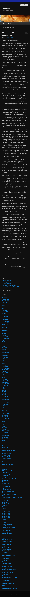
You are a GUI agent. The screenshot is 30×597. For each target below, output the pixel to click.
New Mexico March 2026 (7, 280)
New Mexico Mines (6, 547)
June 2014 (4, 390)
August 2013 (5, 404)
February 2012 (5, 431)
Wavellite (4, 585)
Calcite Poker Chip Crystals (8, 470)
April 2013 (4, 410)
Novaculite (4, 552)
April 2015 (4, 379)
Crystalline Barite (6, 488)
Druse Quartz (5, 500)
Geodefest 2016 (5, 519)
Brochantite (4, 469)
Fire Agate (4, 505)
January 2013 (5, 415)
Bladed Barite (5, 463)
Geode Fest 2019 (6, 513)
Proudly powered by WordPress (15, 594)
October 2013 (5, 401)
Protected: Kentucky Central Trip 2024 (10, 286)
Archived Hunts (5, 449)
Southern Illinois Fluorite (8, 571)
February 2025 (5, 299)
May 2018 (4, 333)
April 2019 (4, 327)
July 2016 (4, 358)
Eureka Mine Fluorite (7, 503)
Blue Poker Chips (6, 467)
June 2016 (4, 360)
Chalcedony (5, 475)
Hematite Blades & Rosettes (8, 527)
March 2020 (4, 318)
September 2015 (5, 371)
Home (4, 23)
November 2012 (5, 418)
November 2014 (5, 383)
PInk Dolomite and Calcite (8, 557)
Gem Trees (4, 510)
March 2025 (4, 297)
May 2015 (4, 377)
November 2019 (5, 321)
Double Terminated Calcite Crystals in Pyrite (12, 497)
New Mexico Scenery (7, 550)
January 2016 (5, 365)
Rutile (3, 561)
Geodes (4, 522)
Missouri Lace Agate (6, 544)
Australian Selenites (6, 458)
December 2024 (5, 300)
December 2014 (5, 382)
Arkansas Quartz (6, 455)
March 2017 (4, 349)
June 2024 (4, 302)
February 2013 (5, 413)
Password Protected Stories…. (9, 285)
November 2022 (5, 307)
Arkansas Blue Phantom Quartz (9, 450)
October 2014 (5, 385)
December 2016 (5, 351)
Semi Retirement (6, 565)
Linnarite (4, 536)
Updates (4, 582)
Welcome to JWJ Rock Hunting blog (10, 34)
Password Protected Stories (8, 555)
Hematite (4, 525)
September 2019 (5, 322)
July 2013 (4, 405)
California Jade (5, 472)
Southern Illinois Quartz (7, 572)
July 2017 (4, 343)
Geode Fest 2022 (6, 516)
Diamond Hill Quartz (6, 489)
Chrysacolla (5, 480)
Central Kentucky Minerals (8, 474)
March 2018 (4, 335)
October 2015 (5, 369)
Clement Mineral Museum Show (9, 485)
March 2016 (4, 363)
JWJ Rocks (7, 8)
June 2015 (4, 376)
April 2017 (4, 347)
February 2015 (5, 380)
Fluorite (4, 507)
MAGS (3, 538)
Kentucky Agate (5, 532)
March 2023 (4, 305)
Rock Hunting (5, 560)
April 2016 (4, 362)
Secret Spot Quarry (6, 563)
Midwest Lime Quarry (7, 541)
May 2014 (4, 391)
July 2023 (4, 304)
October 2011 (5, 437)
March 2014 (4, 394)
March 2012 (4, 429)
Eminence (4, 502)
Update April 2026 (6, 282)
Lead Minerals (5, 535)
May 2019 (4, 326)
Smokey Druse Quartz (7, 566)
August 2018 (5, 332)
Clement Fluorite (6, 483)
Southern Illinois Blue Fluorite (9, 569)
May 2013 (4, 409)
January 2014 (5, 396)
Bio (7, 274)
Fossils (4, 508)
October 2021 (5, 313)
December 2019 (5, 319)
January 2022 (5, 311)
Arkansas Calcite (6, 452)
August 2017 (5, 341)
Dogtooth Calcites (6, 492)
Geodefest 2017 (5, 521)
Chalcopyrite (5, 477)
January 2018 (5, 337)
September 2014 (5, 387)
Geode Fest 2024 (6, 517)
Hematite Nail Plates (6, 528)
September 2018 (5, 330)
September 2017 (5, 340)
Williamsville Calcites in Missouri (9, 588)
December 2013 (5, 398)
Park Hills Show (5, 554)
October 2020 (5, 316)
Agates (3, 445)
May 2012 (4, 426)
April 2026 (4, 296)
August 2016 (5, 357)
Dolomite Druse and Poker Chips (9, 496)
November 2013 (5, 399)
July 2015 (4, 374)
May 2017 (4, 346)
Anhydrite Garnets (6, 447)
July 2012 (4, 423)
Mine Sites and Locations (8, 543)
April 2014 (4, 393)
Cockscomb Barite (6, 486)
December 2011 (5, 434)
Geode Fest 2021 (6, 514)
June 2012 (4, 424)
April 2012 (4, 427)
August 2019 (5, 324)
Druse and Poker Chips (7, 499)
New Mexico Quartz (6, 549)
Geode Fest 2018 (6, 511)
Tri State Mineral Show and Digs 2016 (10, 577)
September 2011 (5, 438)
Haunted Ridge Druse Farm (8, 524)
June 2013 (4, 407)
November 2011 (5, 435)
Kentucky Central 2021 (7, 533)
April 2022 (4, 308)
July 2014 (4, 388)
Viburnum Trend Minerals (8, 583)
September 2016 (5, 355)
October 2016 (5, 354)
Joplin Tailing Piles (6, 530)
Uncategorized (11, 274)
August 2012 (5, 421)
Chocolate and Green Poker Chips (10, 478)
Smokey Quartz (5, 568)
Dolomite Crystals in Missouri (9, 494)
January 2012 (5, 432)
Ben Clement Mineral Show (8, 460)
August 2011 (5, 440)
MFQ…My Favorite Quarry (8, 539)
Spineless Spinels (6, 574)
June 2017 (4, 344)
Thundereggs (5, 576)
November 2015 (5, 368)
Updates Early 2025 (6, 283)
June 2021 (4, 315)
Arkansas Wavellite (6, 456)
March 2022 (4, 310)
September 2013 (5, 402)
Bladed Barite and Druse (7, 464)
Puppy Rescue (5, 558)
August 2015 (5, 373)
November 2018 (5, 329)
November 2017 (5, 338)
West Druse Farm (6, 587)
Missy (3, 546)
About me (9, 23)
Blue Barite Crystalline (7, 466)
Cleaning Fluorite (6, 481)
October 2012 (5, 420)
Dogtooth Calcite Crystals (8, 491)
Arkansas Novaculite (6, 453)
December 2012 (5, 416)
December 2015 (5, 366)
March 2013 (4, 412)
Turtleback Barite (6, 579)
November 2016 (5, 352)
